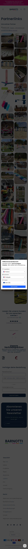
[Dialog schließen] (26, 261)
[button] (14, 271)
